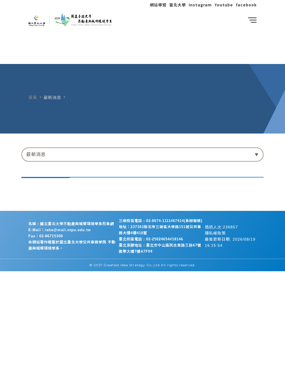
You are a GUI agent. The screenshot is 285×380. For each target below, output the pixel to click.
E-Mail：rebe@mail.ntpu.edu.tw (59, 230)
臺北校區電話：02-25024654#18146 (151, 239)
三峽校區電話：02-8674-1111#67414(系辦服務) (160, 221)
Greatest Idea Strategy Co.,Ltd (132, 265)
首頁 (32, 97)
